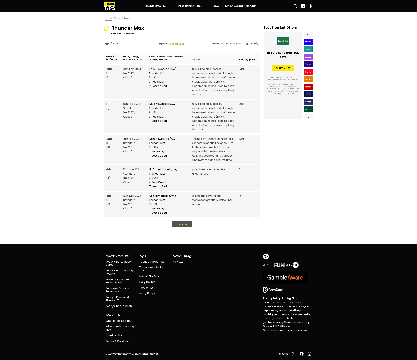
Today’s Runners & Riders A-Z (117, 299)
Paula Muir (157, 82)
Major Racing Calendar (240, 6)
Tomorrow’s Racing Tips (151, 269)
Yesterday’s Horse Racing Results (117, 281)
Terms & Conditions (118, 341)
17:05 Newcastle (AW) (163, 104)
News (215, 6)
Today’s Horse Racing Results (119, 272)
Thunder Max (157, 73)
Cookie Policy (114, 335)
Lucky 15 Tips (147, 293)
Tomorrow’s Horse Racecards (117, 290)
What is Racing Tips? (119, 320)
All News (178, 261)
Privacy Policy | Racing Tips (120, 328)
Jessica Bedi (176, 44)
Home (108, 18)
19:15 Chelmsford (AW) (163, 169)
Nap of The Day (149, 276)
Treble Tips (146, 287)
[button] (308, 34)
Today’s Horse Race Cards (118, 263)
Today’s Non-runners (119, 306)
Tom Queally (158, 182)
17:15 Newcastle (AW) (162, 196)
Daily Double (147, 282)
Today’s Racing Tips (151, 261)
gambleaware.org (273, 322)
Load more (182, 224)
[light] (311, 6)
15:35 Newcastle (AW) (163, 69)
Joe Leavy (156, 151)
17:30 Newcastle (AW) (163, 139)
